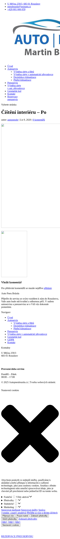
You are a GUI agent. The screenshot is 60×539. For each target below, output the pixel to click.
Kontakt (11, 94)
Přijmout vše (8, 516)
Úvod (10, 66)
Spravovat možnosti (10, 510)
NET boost (6, 385)
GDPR (10, 339)
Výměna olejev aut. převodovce (16, 87)
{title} (4, 522)
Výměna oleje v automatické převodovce (33, 74)
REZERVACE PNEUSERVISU (17, 536)
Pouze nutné (22, 516)
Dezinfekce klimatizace (25, 77)
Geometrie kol (14, 91)
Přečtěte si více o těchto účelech (42, 512)
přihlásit (48, 288)
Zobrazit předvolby (39, 516)
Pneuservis (12, 82)
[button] (30, 434)
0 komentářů (39, 119)
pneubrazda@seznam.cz (19, 6)
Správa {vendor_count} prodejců (23, 511)
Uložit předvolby (9, 519)
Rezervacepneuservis (12, 98)
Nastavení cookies (10, 525)
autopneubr (12, 119)
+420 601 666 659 (16, 9)
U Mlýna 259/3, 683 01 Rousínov (23, 3)
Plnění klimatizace (22, 80)
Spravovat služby (29, 510)
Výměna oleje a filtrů (24, 71)
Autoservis (12, 69)
